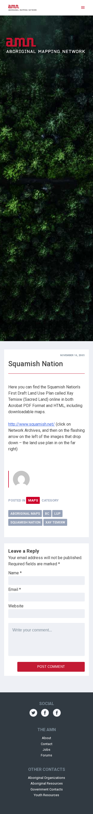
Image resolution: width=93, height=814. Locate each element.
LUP (57, 513)
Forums (46, 755)
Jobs (46, 750)
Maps (33, 500)
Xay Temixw (55, 522)
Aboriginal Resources (46, 783)
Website (16, 606)
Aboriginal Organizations (46, 778)
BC (47, 513)
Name (15, 572)
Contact (46, 744)
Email (14, 589)
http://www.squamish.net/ (31, 424)
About (46, 738)
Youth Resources (46, 795)
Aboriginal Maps (25, 513)
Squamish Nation (25, 522)
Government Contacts (46, 789)
